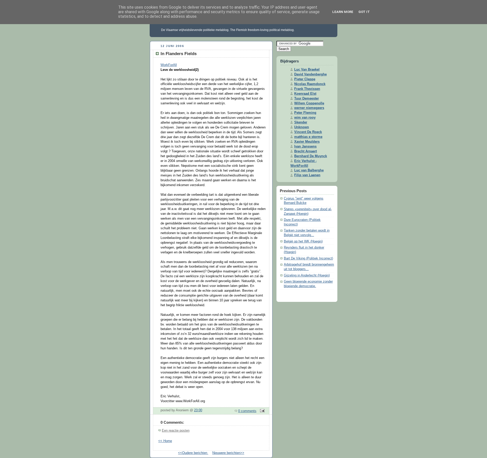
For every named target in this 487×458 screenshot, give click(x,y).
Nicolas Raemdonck (309, 84)
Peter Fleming (305, 113)
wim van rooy (305, 117)
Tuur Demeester (306, 98)
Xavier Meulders (307, 141)
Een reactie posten (175, 430)
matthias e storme (308, 137)
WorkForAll (169, 65)
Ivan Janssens (305, 146)
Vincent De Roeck (308, 132)
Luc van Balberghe (309, 170)
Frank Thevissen (307, 89)
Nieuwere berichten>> (228, 453)
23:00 (198, 410)
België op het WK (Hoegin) (303, 241)
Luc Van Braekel (307, 69)
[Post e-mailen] (261, 411)
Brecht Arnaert (305, 151)
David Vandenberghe (310, 74)
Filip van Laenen (307, 175)
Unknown (301, 127)
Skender (300, 122)
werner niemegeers (309, 108)
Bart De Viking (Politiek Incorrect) (308, 258)
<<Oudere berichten (193, 453)
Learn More (342, 12)
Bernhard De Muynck (310, 156)
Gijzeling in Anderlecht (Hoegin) (307, 275)
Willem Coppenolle (309, 103)
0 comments (247, 411)
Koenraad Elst (305, 93)
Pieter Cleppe (304, 79)
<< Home (165, 441)
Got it (364, 12)
